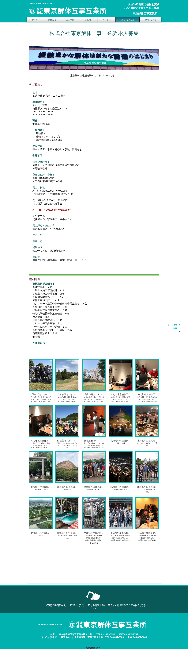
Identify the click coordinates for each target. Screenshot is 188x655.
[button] (41, 380)
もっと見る (94, 543)
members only (93, 648)
